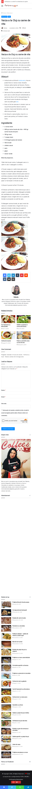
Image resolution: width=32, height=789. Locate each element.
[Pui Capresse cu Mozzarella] (8, 319)
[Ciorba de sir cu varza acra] (6, 699)
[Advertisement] (16, 546)
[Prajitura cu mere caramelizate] (6, 660)
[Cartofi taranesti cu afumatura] (6, 691)
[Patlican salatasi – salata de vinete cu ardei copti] (6, 636)
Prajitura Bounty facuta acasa (20, 602)
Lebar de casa (16, 744)
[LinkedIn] (13, 275)
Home (4, 13)
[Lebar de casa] (6, 747)
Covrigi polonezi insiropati (19, 610)
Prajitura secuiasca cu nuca (20, 752)
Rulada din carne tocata (19, 618)
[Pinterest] (22, 275)
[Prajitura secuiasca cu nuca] (6, 755)
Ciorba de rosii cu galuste (19, 681)
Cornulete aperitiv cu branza (20, 665)
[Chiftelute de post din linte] (6, 723)
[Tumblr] (17, 275)
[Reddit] (26, 275)
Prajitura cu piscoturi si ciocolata (21, 673)
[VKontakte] (4, 279)
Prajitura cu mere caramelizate (21, 657)
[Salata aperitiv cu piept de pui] (6, 739)
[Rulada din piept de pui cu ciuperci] (6, 652)
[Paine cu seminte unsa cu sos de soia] (24, 335)
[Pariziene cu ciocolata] (6, 628)
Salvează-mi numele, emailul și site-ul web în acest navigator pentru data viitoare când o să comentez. (15, 412)
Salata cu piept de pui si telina (20, 713)
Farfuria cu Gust (20, 483)
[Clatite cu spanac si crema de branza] (24, 319)
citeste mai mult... (6, 491)
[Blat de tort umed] (6, 644)
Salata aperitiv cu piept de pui (20, 736)
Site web (3, 403)
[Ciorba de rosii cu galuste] (6, 683)
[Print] (13, 279)
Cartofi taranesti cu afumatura (21, 689)
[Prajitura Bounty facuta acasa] (6, 604)
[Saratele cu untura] (6, 707)
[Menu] (2, 6)
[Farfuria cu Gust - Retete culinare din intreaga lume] (11, 5)
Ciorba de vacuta (6, 341)
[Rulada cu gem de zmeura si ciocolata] (6, 731)
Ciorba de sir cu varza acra (19, 697)
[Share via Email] (9, 279)
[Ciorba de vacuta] (8, 335)
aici (17, 101)
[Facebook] (4, 275)
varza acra (22, 80)
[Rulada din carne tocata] (6, 620)
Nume (3, 390)
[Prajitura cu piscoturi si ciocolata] (6, 675)
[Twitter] (9, 275)
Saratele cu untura (17, 705)
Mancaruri (10, 13)
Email (3, 397)
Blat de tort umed (17, 641)
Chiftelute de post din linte (19, 720)
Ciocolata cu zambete (7, 485)
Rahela (5, 28)
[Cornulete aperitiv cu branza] (6, 668)
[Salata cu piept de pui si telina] (6, 715)
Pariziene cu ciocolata (18, 626)
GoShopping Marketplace (16, 779)
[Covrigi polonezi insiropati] (6, 612)
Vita (9, 16)
